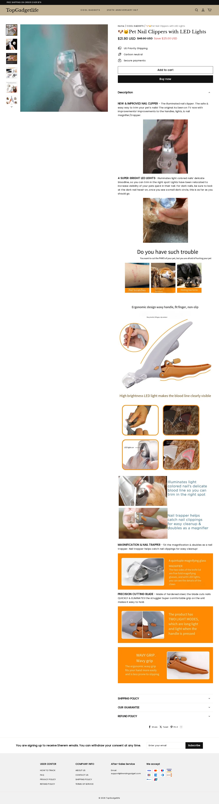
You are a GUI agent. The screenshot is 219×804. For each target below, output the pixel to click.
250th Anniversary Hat (122, 10)
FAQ (42, 775)
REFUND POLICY (47, 784)
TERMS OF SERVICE (85, 784)
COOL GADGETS (90, 10)
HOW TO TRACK (47, 770)
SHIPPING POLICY (84, 779)
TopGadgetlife (21, 10)
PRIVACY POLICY (48, 779)
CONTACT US (82, 775)
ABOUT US (81, 770)
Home (121, 26)
